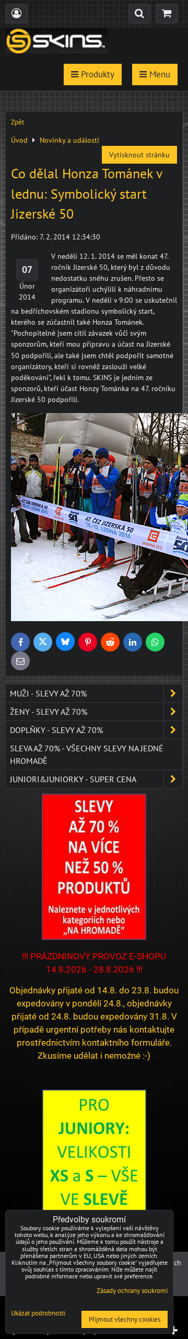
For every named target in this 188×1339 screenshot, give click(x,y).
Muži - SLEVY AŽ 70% (48, 693)
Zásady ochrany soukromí (132, 1290)
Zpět (17, 122)
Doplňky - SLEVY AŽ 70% (56, 730)
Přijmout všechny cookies (124, 1319)
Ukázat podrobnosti (38, 1314)
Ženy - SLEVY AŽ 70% (48, 711)
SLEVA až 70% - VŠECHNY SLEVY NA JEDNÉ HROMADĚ (86, 754)
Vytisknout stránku (139, 154)
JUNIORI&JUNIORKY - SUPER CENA (73, 779)
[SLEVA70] (94, 937)
